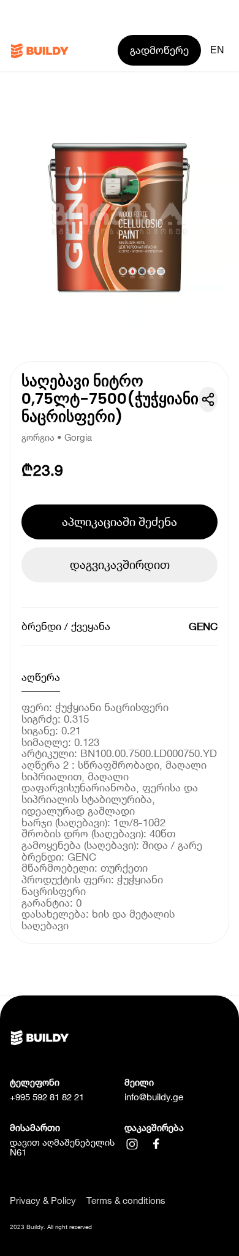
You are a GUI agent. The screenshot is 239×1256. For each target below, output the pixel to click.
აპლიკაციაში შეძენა (119, 521)
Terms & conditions (125, 1201)
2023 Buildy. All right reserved (51, 1226)
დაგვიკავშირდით (120, 564)
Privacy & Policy (43, 1201)
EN (217, 50)
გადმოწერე (159, 50)
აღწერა (40, 677)
